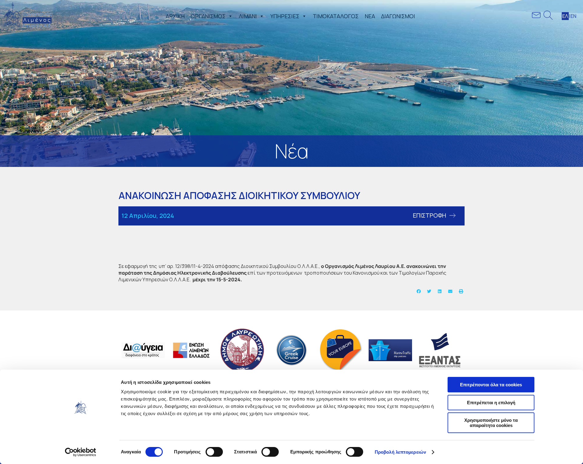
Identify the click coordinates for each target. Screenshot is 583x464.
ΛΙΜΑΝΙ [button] (248, 16)
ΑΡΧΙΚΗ (175, 16)
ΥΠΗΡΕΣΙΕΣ (284, 16)
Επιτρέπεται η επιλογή (491, 402)
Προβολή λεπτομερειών (400, 452)
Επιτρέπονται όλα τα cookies (491, 384)
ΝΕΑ (370, 16)
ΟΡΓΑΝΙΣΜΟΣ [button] (208, 16)
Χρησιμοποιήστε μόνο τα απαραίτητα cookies (491, 423)
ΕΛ (565, 16)
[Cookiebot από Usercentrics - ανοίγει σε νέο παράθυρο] (80, 452)
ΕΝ (573, 16)
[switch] (214, 452)
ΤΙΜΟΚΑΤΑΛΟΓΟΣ (336, 16)
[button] (229, 16)
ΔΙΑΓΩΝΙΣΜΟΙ (398, 16)
